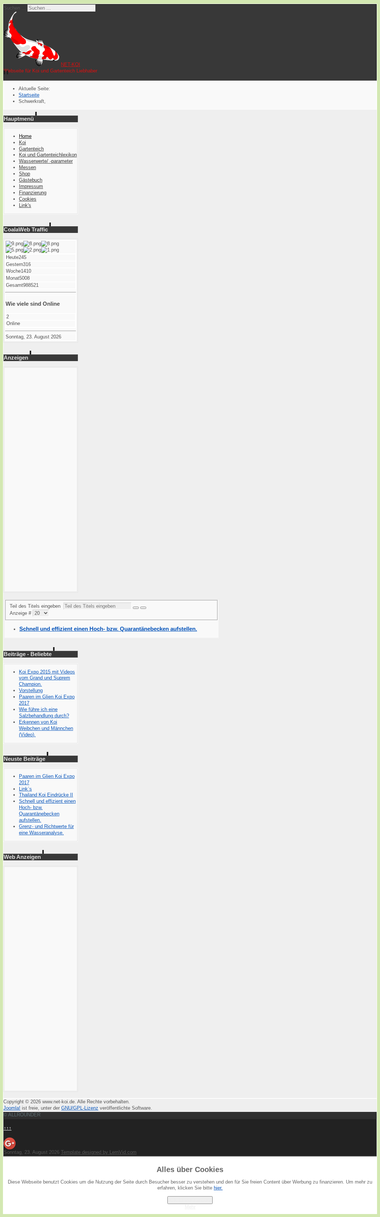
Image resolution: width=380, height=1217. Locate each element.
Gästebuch (30, 180)
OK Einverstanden (190, 1200)
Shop (24, 173)
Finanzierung (32, 192)
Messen (27, 167)
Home (25, 136)
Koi (22, 142)
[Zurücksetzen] (143, 608)
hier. (218, 1188)
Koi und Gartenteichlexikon (48, 155)
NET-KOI (70, 64)
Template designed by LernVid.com (99, 1152)
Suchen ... (15, 8)
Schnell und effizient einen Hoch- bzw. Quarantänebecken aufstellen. (108, 629)
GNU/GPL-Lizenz (79, 1108)
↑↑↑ (8, 1128)
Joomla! (11, 1108)
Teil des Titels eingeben (36, 606)
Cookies (27, 199)
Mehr (190, 1207)
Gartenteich (31, 149)
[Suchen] (136, 608)
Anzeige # (21, 613)
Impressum (31, 186)
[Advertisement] (40, 479)
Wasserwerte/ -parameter (46, 161)
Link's (25, 205)
